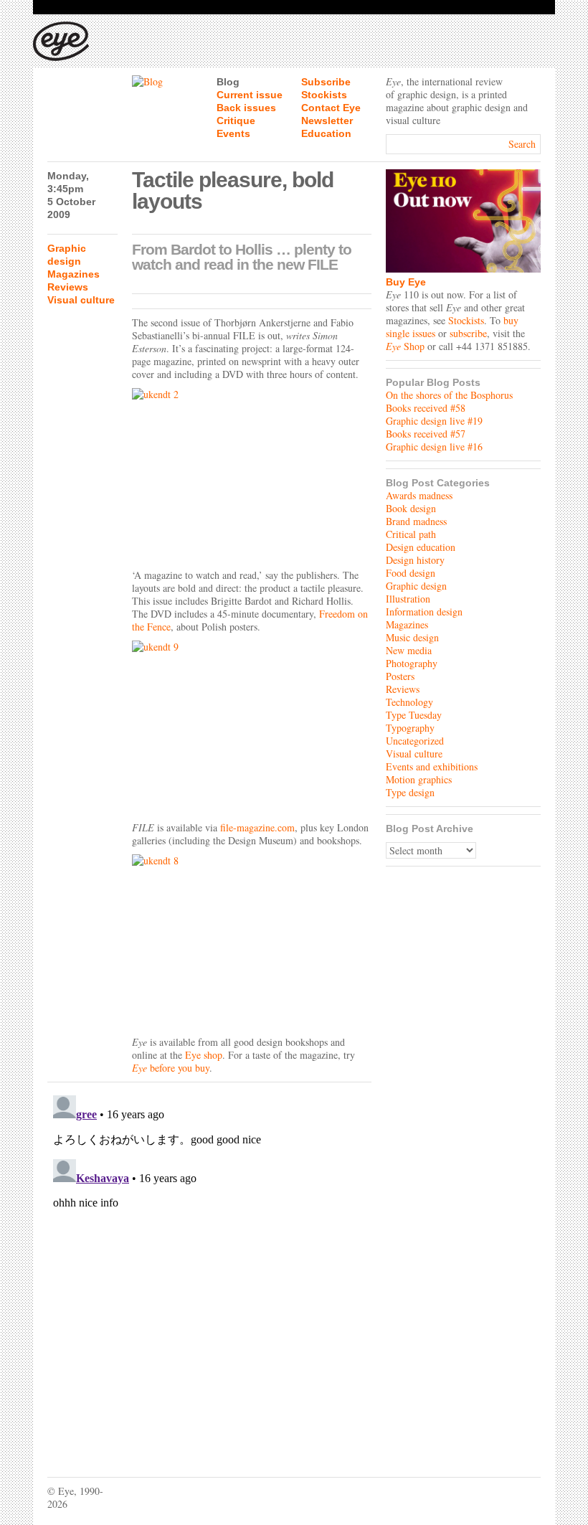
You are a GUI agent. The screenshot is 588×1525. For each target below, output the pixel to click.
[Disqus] (209, 1269)
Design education (420, 547)
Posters (400, 676)
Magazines (73, 274)
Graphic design (416, 585)
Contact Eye (331, 107)
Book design (411, 508)
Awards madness (419, 495)
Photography (411, 663)
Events (233, 133)
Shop (405, 346)
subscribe (468, 333)
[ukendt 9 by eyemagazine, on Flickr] (251, 727)
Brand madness (416, 521)
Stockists (324, 94)
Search (522, 144)
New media (409, 650)
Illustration (408, 598)
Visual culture (81, 300)
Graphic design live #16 (434, 446)
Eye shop (203, 1055)
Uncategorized (415, 740)
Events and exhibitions (432, 766)
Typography (410, 728)
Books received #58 (425, 408)
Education (326, 133)
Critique (236, 120)
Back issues (246, 107)
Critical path (411, 534)
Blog (228, 82)
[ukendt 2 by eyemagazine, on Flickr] (251, 475)
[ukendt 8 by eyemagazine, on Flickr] (251, 941)
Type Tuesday (414, 715)
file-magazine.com (257, 827)
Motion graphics (419, 779)
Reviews (67, 287)
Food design (410, 573)
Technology (409, 702)
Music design (412, 637)
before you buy (170, 1068)
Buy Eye (406, 282)
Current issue (250, 94)
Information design (424, 611)
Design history (415, 560)
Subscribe (326, 82)
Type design (410, 792)
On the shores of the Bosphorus (449, 395)
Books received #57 (425, 433)
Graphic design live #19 (434, 421)
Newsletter (327, 120)
